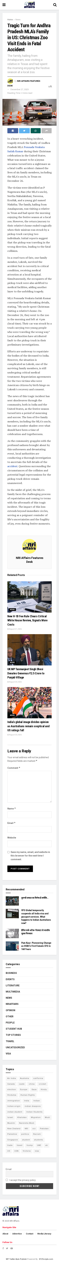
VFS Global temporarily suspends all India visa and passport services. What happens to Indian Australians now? (36, 916)
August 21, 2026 (15, 629)
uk (46, 1145)
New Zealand (13, 1129)
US (8, 1151)
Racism (37, 1134)
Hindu (44, 1089)
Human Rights (27, 1095)
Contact (29, 1234)
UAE (39, 1145)
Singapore (12, 1140)
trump (30, 1145)
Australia (24, 1078)
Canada (11, 1084)
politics (25, 1134)
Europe (23, 1089)
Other (9, 1016)
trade (10, 1145)
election (11, 1089)
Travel (10, 1041)
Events (10, 979)
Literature (13, 985)
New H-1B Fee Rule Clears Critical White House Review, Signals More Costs (27, 620)
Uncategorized (15, 1047)
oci (34, 1129)
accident (12, 466)
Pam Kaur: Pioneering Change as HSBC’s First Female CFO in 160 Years (36, 946)
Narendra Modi (26, 1123)
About (5, 1234)
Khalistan (22, 1117)
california (38, 1078)
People (10, 1022)
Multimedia (13, 991)
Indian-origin (13, 1106)
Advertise (17, 1234)
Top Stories (13, 1035)
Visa (8, 1053)
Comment (13, 767)
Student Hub (14, 1029)
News (17, 19)
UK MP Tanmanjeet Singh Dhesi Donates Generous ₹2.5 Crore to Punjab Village (25, 673)
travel (19, 1145)
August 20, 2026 (15, 682)
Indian (36, 1101)
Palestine (12, 1134)
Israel (10, 1117)
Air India (11, 1078)
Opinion (10, 1010)
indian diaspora (33, 1106)
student (26, 1140)
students (38, 1140)
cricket (42, 1084)
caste (22, 1084)
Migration (36, 1117)
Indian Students (34, 1112)
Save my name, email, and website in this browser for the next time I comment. (30, 856)
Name (11, 808)
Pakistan (44, 1129)
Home (10, 19)
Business (11, 973)
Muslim (11, 1123)
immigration (13, 1101)
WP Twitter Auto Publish (16, 1259)
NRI (26, 1129)
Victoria (27, 1151)
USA (16, 1151)
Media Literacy (44, 1234)
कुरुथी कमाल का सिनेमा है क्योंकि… (34, 897)
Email (11, 823)
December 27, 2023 (19, 89)
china (32, 1084)
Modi (47, 1117)
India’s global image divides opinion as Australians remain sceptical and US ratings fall (28, 726)
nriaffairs (12, 1004)
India (26, 1101)
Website (11, 837)
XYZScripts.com (46, 1259)
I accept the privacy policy (22, 1180)
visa (37, 1151)
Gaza (34, 1089)
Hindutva (11, 1095)
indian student (14, 1112)
